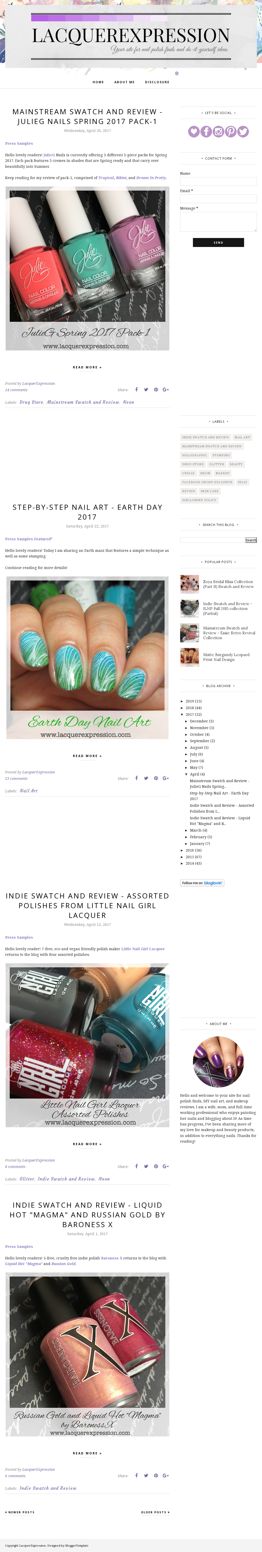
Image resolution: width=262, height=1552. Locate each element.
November (199, 727)
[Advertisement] (87, 459)
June (194, 760)
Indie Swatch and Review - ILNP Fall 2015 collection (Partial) (227, 608)
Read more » (87, 367)
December (199, 721)
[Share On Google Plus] (165, 390)
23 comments (16, 778)
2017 (190, 714)
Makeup (223, 473)
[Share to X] (146, 390)
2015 (190, 856)
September (199, 740)
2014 (190, 863)
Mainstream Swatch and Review (83, 402)
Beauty (236, 464)
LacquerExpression (32, 1545)
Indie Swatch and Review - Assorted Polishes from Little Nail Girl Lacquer (88, 905)
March (196, 830)
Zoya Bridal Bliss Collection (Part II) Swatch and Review (228, 584)
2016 (190, 850)
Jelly (242, 482)
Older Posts (154, 1512)
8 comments (15, 1166)
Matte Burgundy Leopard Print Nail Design (226, 657)
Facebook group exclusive (207, 482)
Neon (128, 402)
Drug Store (31, 402)
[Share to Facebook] (136, 390)
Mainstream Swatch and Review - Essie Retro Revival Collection (229, 633)
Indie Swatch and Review (66, 1179)
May (194, 767)
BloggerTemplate (77, 1545)
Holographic (194, 455)
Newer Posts (21, 1512)
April (194, 774)
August (196, 747)
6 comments (15, 1475)
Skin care (210, 491)
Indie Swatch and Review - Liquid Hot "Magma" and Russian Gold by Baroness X (87, 1214)
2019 (190, 701)
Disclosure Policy (199, 500)
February (198, 836)
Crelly (188, 473)
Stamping (221, 455)
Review (188, 491)
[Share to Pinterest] (156, 390)
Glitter (27, 1179)
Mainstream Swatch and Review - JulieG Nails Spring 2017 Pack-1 (87, 116)
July (193, 754)
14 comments (16, 389)
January (197, 843)
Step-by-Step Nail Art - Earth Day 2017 (88, 512)
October (197, 734)
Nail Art (29, 791)
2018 (190, 707)
